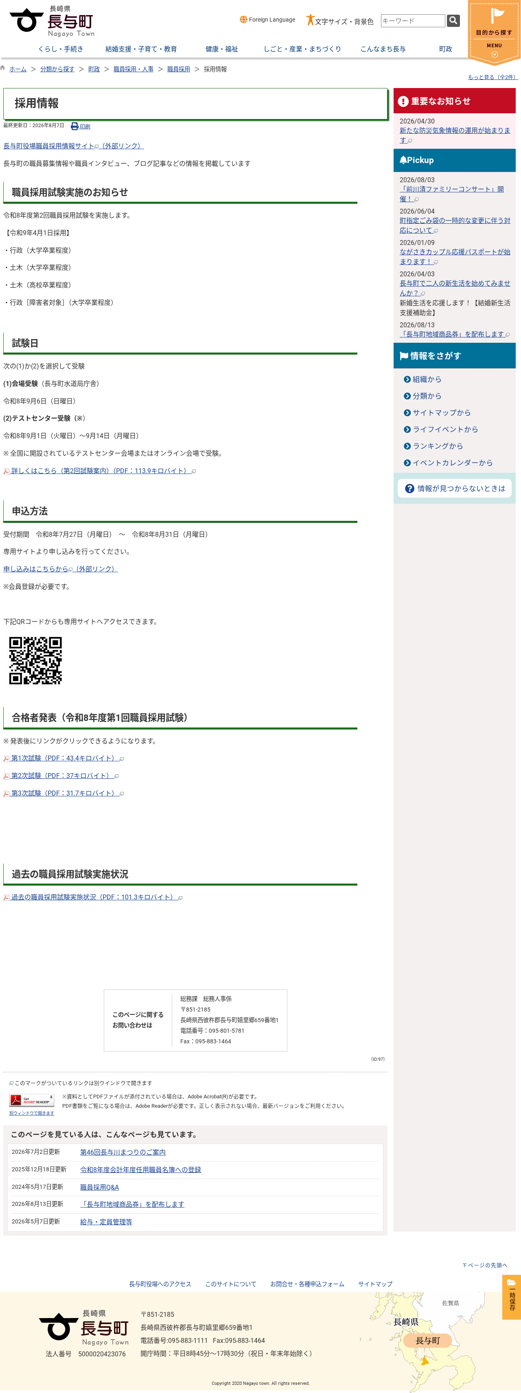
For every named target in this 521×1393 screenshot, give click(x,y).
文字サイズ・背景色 (344, 22)
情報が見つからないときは (460, 489)
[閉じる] (494, 64)
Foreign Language (271, 19)
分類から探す (57, 69)
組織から (427, 379)
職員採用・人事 (133, 69)
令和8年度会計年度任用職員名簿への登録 (140, 1170)
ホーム (17, 69)
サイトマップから (442, 413)
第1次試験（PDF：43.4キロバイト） (65, 758)
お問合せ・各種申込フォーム (307, 1284)
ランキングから (438, 446)
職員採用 (178, 69)
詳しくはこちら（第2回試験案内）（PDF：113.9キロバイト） (101, 471)
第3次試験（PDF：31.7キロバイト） (65, 793)
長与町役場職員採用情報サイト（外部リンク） (73, 146)
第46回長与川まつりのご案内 (123, 1152)
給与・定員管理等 (106, 1222)
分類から (427, 396)
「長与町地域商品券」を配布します (132, 1204)
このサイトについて (230, 1284)
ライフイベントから (446, 429)
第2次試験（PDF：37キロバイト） (62, 776)
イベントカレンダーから (453, 463)
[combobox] (413, 21)
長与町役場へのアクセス (160, 1284)
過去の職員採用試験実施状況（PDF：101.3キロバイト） (94, 897)
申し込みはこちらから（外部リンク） (60, 569)
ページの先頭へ (488, 1265)
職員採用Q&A (99, 1187)
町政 (94, 69)
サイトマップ (375, 1284)
